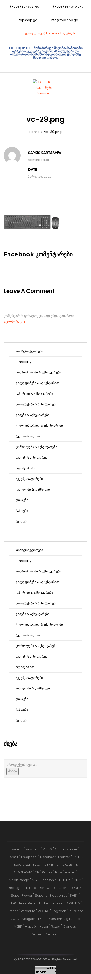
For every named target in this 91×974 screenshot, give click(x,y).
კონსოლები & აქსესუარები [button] (36, 447)
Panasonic (48, 880)
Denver (64, 857)
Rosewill (45, 888)
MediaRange (19, 880)
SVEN (74, 895)
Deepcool (29, 857)
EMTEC (78, 857)
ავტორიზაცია (14, 321)
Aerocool (52, 934)
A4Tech (17, 849)
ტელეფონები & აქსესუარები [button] (37, 383)
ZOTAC (43, 911)
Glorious (69, 926)
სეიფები (21, 521)
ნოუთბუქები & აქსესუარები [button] (36, 404)
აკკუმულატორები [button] (29, 478)
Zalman (37, 934)
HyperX (31, 926)
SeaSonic (61, 888)
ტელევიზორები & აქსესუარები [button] (39, 425)
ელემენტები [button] (25, 468)
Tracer (13, 911)
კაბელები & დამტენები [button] (33, 489)
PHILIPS (65, 880)
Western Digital (61, 919)
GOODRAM (23, 872)
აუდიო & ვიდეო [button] (27, 436)
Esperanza (22, 864)
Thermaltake (52, 903)
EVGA (37, 864)
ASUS (47, 849)
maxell (70, 872)
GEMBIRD (51, 864)
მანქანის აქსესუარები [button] (32, 457)
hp (78, 919)
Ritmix (31, 888)
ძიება (12, 771)
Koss (58, 872)
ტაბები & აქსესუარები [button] (32, 415)
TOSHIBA (72, 903)
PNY (77, 880)
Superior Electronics (51, 895)
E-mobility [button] (23, 361)
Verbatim (28, 911)
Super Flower (21, 895)
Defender (48, 857)
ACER (18, 926)
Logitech (59, 911)
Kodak (47, 872)
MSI (35, 880)
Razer (55, 926)
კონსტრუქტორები (29, 351)
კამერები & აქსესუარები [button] (34, 393)
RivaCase (76, 911)
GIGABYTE (70, 864)
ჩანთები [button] (21, 510)
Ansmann (33, 849)
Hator (43, 926)
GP (37, 872)
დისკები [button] (21, 500)
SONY (77, 888)
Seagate (28, 919)
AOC (15, 919)
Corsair (12, 857)
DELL (42, 919)
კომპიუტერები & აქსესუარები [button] (38, 372)
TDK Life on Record (24, 903)
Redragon (16, 888)
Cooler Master (66, 849)
